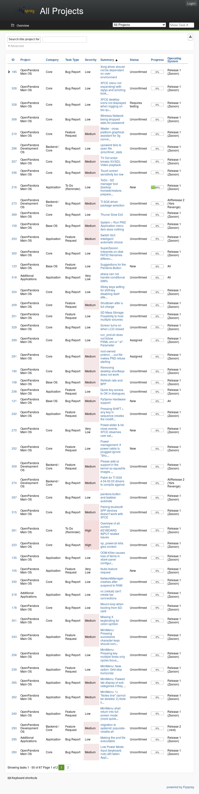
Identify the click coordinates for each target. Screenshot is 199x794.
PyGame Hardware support (113, 401)
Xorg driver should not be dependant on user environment (112, 71)
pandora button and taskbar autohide (110, 497)
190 (14, 371)
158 (14, 382)
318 (14, 277)
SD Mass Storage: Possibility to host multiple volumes (112, 315)
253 (14, 239)
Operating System (174, 59)
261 (14, 530)
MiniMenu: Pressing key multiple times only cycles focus (112, 654)
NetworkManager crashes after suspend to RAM (111, 581)
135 (14, 558)
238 (14, 391)
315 (14, 512)
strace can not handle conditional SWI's (112, 277)
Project (25, 59)
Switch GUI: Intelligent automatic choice (111, 238)
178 (14, 607)
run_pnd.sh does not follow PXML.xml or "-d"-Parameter (112, 340)
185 (14, 72)
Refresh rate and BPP (111, 382)
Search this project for (24, 39)
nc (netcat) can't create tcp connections (110, 594)
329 (14, 327)
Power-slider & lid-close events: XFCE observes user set (112, 430)
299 (14, 340)
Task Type (72, 59)
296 (14, 148)
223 (14, 545)
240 (14, 713)
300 (14, 253)
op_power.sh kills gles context (111, 544)
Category (52, 59)
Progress (157, 59)
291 (14, 356)
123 (14, 266)
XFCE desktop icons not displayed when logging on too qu (113, 104)
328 (14, 104)
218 (14, 594)
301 (14, 620)
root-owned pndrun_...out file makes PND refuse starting (112, 356)
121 (14, 401)
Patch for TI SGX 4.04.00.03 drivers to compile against (112, 480)
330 (14, 582)
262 (14, 697)
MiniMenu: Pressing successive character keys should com (110, 637)
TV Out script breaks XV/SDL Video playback (110, 161)
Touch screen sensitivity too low (112, 172)
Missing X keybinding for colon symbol (109, 620)
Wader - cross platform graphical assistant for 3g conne (112, 133)
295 (14, 739)
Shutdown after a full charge (111, 304)
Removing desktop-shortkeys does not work (112, 370)
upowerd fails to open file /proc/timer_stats (111, 148)
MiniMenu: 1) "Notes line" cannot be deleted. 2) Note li (113, 697)
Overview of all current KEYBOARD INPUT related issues (110, 530)
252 (14, 448)
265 (14, 682)
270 (14, 430)
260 (14, 752)
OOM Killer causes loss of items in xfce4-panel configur (112, 557)
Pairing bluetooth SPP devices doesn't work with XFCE (111, 512)
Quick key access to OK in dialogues (112, 391)
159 (14, 225)
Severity (91, 59)
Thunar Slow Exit (111, 214)
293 (14, 728)
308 (14, 119)
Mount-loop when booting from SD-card (112, 607)
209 (14, 305)
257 (14, 161)
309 (14, 466)
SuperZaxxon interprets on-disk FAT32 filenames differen (111, 253)
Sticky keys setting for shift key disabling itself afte (112, 292)
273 (14, 203)
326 (14, 88)
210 (14, 134)
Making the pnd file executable (112, 739)
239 (14, 669)
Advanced (17, 46)
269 (14, 214)
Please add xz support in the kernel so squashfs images (112, 466)
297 (14, 497)
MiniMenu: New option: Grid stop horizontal (111, 669)
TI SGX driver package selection (112, 203)
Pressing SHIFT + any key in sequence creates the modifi (112, 413)
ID (13, 59)
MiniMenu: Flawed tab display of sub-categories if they (112, 682)
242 (14, 414)
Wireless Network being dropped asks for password (112, 119)
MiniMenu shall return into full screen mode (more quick (110, 713)
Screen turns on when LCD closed (112, 327)
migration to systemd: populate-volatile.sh (112, 728)
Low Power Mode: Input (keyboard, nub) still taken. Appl (112, 752)
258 (14, 655)
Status (134, 59)
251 (14, 316)
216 (14, 187)
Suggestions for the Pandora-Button (113, 266)
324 (14, 292)
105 (14, 570)
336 (14, 172)
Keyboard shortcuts (24, 778)
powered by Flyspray (180, 787)
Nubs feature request (108, 570)
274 (14, 483)
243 (14, 637)
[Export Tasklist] (190, 37)
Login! (191, 3)
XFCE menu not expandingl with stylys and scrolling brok (112, 88)
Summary (108, 59)
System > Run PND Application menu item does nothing (113, 225)
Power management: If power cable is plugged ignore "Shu (110, 448)
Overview (23, 25)
